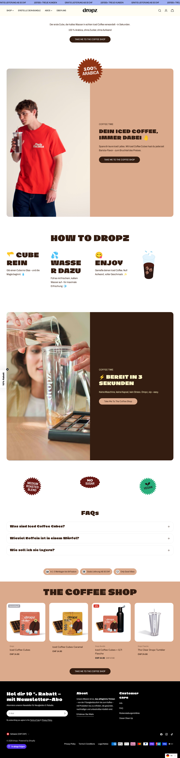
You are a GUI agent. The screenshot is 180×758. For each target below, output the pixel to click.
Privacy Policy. (47, 720)
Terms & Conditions (87, 744)
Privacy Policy (70, 744)
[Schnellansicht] (41, 609)
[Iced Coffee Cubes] (26, 622)
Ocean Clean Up (126, 718)
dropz (15, 741)
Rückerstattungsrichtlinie (129, 713)
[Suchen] (159, 10)
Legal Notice (103, 744)
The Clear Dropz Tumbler (151, 649)
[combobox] (171, 756)
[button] (3, 379)
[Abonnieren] (65, 713)
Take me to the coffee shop (118, 401)
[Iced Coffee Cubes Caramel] (68, 622)
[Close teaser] (7, 369)
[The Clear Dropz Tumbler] (154, 622)
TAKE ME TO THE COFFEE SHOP (119, 159)
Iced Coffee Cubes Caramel (67, 647)
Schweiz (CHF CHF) (18, 734)
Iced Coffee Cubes (20, 649)
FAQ (121, 708)
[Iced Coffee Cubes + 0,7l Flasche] (111, 622)
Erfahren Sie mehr (85, 714)
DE (171, 755)
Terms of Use (35, 720)
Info (120, 703)
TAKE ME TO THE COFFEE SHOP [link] (90, 39)
